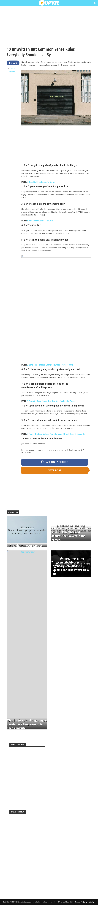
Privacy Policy (80, 902)
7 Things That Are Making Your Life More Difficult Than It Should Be (56, 434)
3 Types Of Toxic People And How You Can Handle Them (51, 401)
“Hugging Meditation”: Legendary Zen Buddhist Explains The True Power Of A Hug (70, 568)
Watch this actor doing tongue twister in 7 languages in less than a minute (27, 724)
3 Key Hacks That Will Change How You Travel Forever (50, 364)
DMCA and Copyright (65, 902)
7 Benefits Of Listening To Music (41, 181)
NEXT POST (54, 470)
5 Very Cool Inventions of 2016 (40, 220)
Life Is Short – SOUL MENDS (24, 546)
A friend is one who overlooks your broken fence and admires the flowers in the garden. (70, 534)
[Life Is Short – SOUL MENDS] (27, 529)
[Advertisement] (49, 25)
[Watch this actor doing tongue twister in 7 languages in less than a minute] (27, 639)
